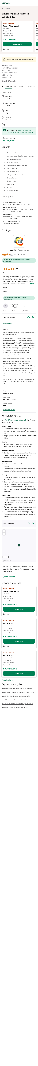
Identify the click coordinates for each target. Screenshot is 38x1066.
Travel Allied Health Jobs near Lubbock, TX (16, 696)
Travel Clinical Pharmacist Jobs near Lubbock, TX (18, 692)
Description (31, 87)
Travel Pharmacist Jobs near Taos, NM (14, 700)
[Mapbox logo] (6, 561)
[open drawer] (34, 2)
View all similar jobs (8, 680)
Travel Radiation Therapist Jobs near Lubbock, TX (18, 688)
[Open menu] (2, 86)
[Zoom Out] (4, 533)
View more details (9, 410)
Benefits (21, 87)
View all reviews (7, 323)
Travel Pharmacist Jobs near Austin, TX (15, 708)
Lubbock (7, 9)
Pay (15, 87)
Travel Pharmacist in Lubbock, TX (16, 420)
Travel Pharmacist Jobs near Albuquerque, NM (17, 704)
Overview (8, 87)
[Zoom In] (4, 531)
